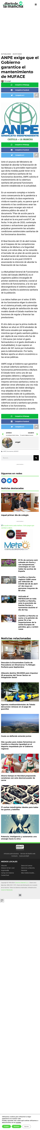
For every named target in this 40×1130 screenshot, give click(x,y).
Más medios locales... (28, 873)
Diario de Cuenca (26, 865)
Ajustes (26, 1126)
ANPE (4, 451)
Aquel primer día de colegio (15, 515)
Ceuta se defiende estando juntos (16, 736)
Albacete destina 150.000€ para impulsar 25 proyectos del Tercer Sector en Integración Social (19, 675)
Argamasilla (5, 870)
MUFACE (16, 451)
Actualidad (6, 54)
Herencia (24, 870)
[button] (20, 895)
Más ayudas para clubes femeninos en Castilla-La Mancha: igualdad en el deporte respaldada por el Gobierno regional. (18, 745)
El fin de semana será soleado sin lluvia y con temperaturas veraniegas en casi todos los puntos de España (28, 565)
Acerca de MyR (24, 856)
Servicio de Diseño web (27, 853)
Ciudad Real (5, 875)
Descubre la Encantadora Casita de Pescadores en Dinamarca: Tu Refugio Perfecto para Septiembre (18, 665)
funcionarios (10, 451)
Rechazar (16, 1126)
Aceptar (6, 1126)
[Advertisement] (20, 30)
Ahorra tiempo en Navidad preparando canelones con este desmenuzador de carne (18, 778)
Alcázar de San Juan (8, 868)
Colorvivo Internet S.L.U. (22, 882)
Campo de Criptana (7, 873)
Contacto (14, 856)
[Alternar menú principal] (36, 4)
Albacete (4, 865)
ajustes (18, 1122)
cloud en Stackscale (6, 890)
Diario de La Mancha (28, 868)
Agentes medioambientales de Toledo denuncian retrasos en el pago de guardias (18, 707)
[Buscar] (36, 458)
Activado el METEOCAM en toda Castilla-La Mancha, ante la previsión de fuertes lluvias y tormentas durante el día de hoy (27, 603)
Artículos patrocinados (11, 853)
